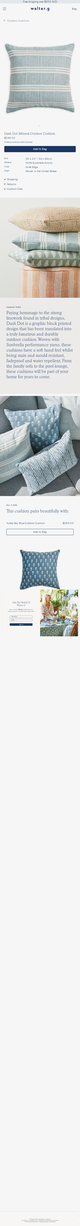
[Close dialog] (76, 591)
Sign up (21, 624)
